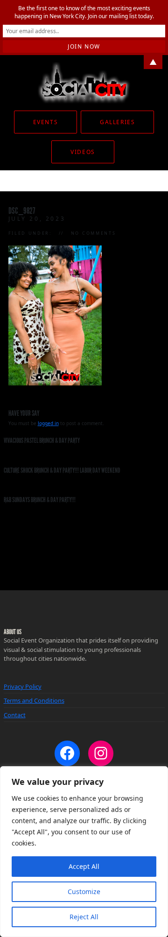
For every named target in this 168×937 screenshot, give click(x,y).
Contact (15, 715)
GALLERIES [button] (117, 122)
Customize (84, 891)
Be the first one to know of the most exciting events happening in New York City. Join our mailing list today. (84, 12)
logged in (48, 423)
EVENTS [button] (45, 122)
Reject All (84, 916)
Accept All (84, 866)
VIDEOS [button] (82, 152)
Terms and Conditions (34, 700)
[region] (84, 851)
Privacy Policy (23, 686)
